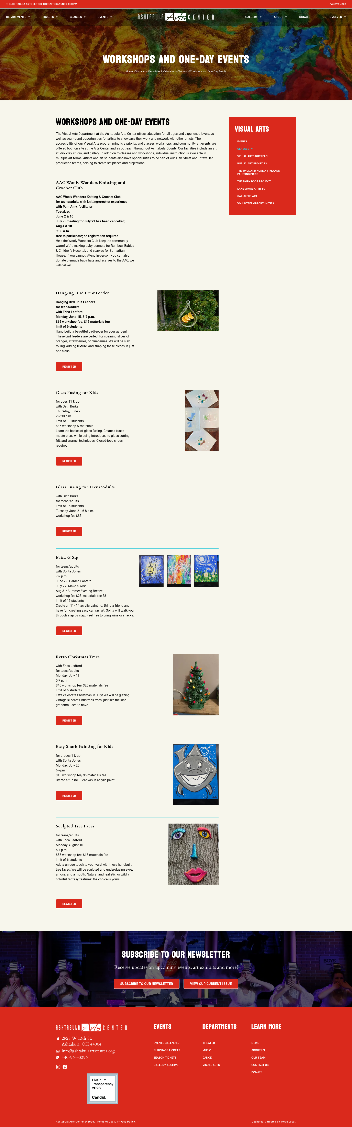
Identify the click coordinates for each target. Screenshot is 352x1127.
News (255, 1043)
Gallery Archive (166, 1065)
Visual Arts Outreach (253, 156)
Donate (304, 17)
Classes (76, 17)
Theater (208, 1043)
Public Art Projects (252, 163)
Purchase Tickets (167, 1050)
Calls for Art (247, 196)
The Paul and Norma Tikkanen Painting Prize (258, 172)
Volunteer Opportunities (255, 203)
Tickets (48, 17)
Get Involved (332, 17)
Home (129, 71)
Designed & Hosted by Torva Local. (274, 1121)
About (278, 17)
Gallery (251, 17)
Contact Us (259, 1065)
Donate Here (338, 4)
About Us (258, 1050)
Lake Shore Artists (251, 188)
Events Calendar (166, 1043)
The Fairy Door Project (254, 181)
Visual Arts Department (148, 71)
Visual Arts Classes (175, 71)
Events (103, 17)
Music (206, 1050)
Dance (207, 1057)
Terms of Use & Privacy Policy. (116, 1121)
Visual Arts (211, 1065)
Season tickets (165, 1057)
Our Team (258, 1057)
